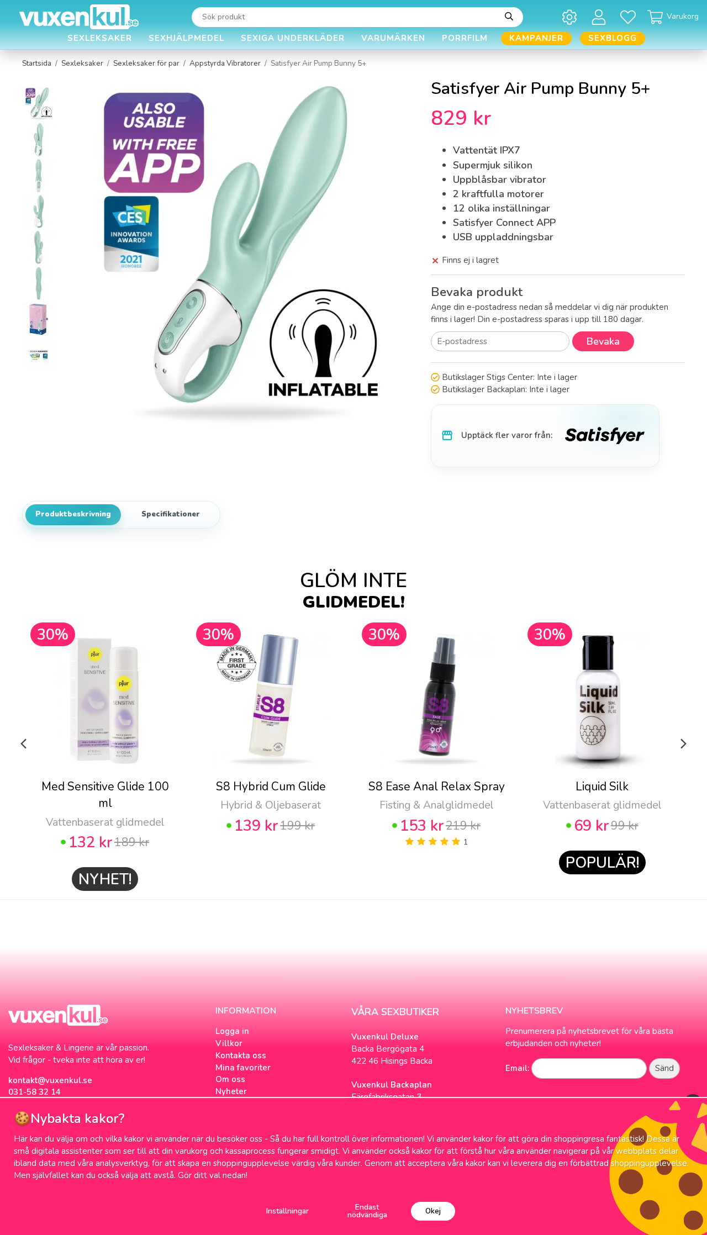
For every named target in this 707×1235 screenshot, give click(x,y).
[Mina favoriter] (630, 17)
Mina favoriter (243, 1067)
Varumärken (393, 38)
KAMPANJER (536, 38)
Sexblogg (612, 38)
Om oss (230, 1079)
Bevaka (603, 341)
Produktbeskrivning (73, 514)
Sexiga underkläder (293, 38)
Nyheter (231, 1091)
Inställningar (287, 1211)
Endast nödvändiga (367, 1211)
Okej (433, 1211)
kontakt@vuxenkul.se (50, 1080)
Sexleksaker (99, 38)
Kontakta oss (240, 1055)
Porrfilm (465, 38)
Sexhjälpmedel (186, 38)
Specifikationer (170, 514)
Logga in (232, 1031)
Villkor (228, 1043)
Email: (517, 1068)
